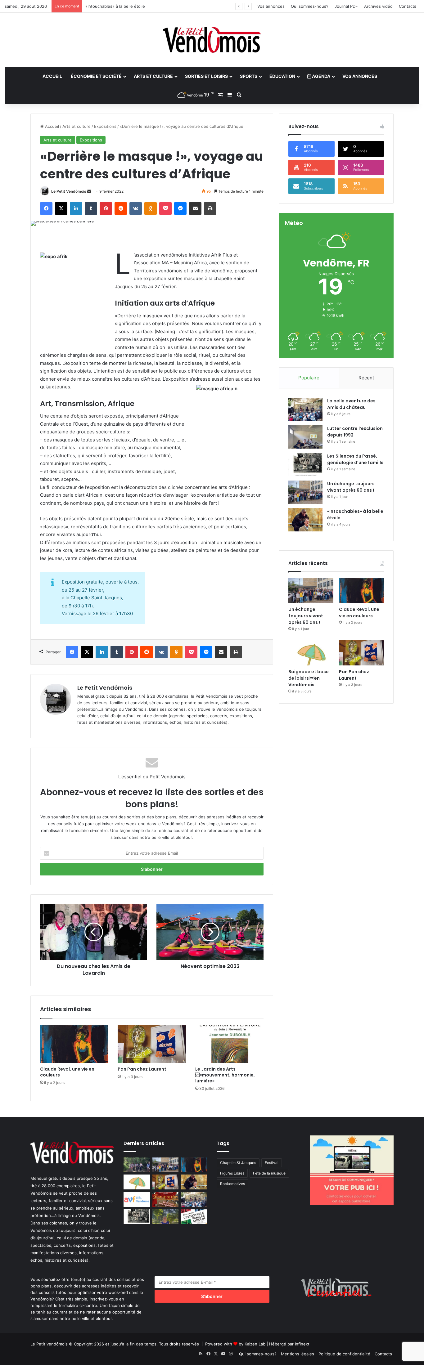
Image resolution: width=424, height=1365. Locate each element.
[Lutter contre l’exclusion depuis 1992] (305, 437)
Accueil (52, 76)
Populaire (308, 378)
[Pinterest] (106, 208)
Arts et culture (153, 76)
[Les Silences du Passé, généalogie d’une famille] (305, 464)
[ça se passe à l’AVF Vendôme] (137, 1199)
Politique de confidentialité (344, 1353)
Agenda (320, 76)
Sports (248, 76)
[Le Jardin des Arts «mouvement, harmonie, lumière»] (229, 1044)
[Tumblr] (91, 208)
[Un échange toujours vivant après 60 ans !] (305, 492)
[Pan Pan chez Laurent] (152, 1044)
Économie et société (96, 76)
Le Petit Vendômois (68, 191)
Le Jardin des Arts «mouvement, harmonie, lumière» (225, 1075)
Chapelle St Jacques (238, 1162)
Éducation (282, 76)
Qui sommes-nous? (309, 6)
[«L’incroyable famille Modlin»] (194, 1216)
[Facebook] (46, 208)
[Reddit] (121, 208)
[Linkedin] (76, 208)
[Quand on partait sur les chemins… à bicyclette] (137, 1164)
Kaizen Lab (255, 1343)
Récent (366, 378)
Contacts (407, 6)
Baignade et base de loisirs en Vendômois (308, 678)
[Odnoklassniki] (150, 208)
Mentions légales (297, 1353)
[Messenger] (180, 208)
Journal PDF (346, 6)
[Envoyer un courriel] (89, 191)
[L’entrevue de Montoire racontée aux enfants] (165, 1216)
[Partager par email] (195, 208)
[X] (61, 208)
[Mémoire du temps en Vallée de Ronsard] (165, 1199)
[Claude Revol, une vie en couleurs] (74, 1044)
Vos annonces (271, 6)
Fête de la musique (269, 1173)
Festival (271, 1162)
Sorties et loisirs (206, 76)
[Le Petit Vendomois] (212, 40)
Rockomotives (232, 1183)
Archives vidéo (378, 6)
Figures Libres (232, 1173)
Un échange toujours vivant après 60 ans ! (351, 487)
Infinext (302, 1343)
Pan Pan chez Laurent (142, 1069)
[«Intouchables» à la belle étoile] (305, 519)
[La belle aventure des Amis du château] (305, 409)
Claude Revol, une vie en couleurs (67, 1072)
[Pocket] (165, 208)
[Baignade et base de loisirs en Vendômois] (310, 652)
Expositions (105, 126)
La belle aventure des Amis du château (351, 404)
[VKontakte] (135, 208)
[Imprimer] (210, 208)
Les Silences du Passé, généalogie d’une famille (355, 459)
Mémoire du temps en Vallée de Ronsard (124, 6)
